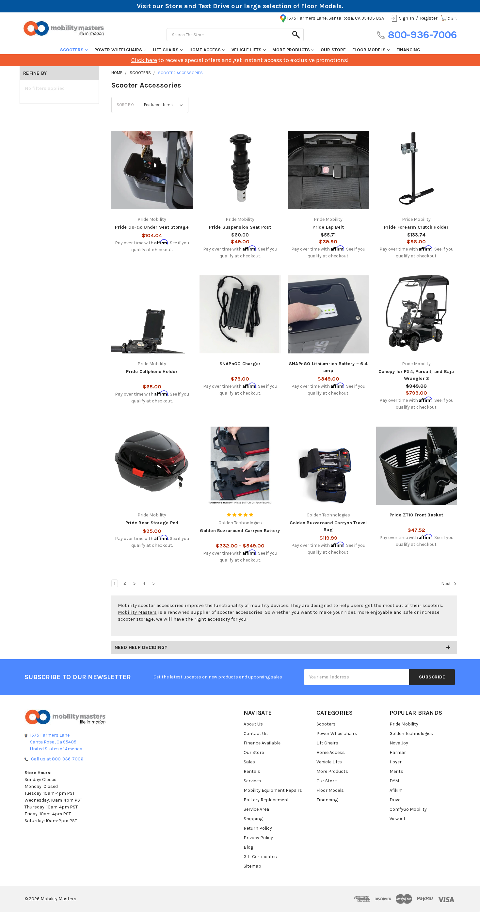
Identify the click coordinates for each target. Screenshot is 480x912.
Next (446, 583)
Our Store (333, 50)
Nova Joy (399, 743)
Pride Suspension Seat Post (240, 227)
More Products (291, 50)
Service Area (256, 809)
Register (429, 18)
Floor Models (369, 50)
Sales (249, 762)
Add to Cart (152, 178)
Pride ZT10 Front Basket (416, 515)
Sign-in (406, 18)
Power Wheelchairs (118, 50)
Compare (149, 165)
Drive (395, 800)
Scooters (72, 50)
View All (397, 819)
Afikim (396, 790)
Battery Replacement (266, 800)
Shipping (253, 819)
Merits (396, 771)
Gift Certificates (260, 856)
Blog (248, 847)
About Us (253, 724)
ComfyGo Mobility (408, 809)
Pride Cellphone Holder (152, 371)
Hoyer (396, 762)
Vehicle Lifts (247, 50)
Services (252, 781)
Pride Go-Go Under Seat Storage (152, 227)
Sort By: (125, 104)
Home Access (205, 50)
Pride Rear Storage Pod (152, 523)
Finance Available (262, 743)
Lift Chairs (166, 50)
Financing (408, 50)
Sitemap (252, 866)
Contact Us (256, 733)
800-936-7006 (422, 35)
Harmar (398, 752)
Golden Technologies (411, 733)
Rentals (252, 771)
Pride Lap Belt (328, 227)
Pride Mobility (404, 724)
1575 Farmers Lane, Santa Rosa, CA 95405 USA (335, 18)
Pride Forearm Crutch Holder (416, 227)
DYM (394, 781)
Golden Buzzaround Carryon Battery (240, 530)
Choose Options (240, 178)
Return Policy (258, 828)
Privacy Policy (258, 837)
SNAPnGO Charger (240, 363)
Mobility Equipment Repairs (273, 790)
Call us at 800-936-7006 (57, 759)
